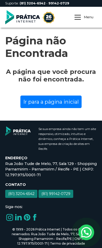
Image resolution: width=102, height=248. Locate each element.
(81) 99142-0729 (55, 193)
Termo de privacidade (67, 243)
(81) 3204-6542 (21, 193)
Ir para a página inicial (51, 102)
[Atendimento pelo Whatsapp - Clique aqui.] (86, 232)
